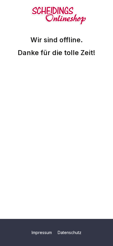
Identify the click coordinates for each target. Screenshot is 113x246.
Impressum (42, 232)
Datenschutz (69, 232)
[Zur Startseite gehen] (59, 14)
